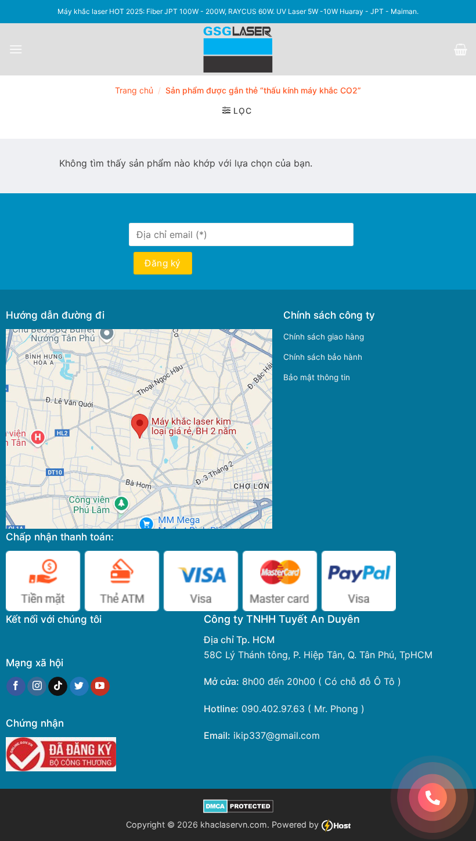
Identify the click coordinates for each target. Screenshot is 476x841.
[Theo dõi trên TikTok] (57, 686)
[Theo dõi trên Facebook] (16, 686)
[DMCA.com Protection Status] (238, 805)
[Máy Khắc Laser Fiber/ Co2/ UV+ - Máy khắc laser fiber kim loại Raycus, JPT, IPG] (238, 49)
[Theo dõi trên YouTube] (100, 686)
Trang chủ (134, 90)
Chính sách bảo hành (322, 357)
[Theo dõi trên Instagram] (36, 686)
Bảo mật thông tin (316, 377)
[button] (16, 49)
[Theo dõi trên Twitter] (79, 686)
